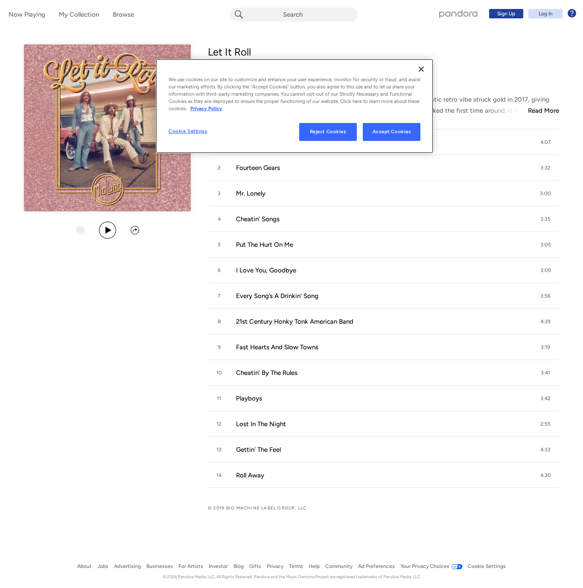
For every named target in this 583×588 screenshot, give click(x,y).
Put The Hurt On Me (264, 245)
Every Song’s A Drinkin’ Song (277, 296)
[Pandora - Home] (458, 13)
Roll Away (250, 475)
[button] (545, 142)
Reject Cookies (328, 132)
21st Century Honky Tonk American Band (294, 321)
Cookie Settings (188, 131)
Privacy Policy (206, 108)
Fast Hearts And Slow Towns (277, 347)
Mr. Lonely (250, 193)
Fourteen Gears (258, 168)
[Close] (421, 69)
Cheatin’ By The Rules (266, 373)
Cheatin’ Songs (258, 219)
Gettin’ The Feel (258, 449)
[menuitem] (531, 13)
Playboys (249, 398)
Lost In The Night (261, 424)
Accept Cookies (392, 132)
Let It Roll (229, 52)
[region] (294, 106)
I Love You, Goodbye (266, 270)
